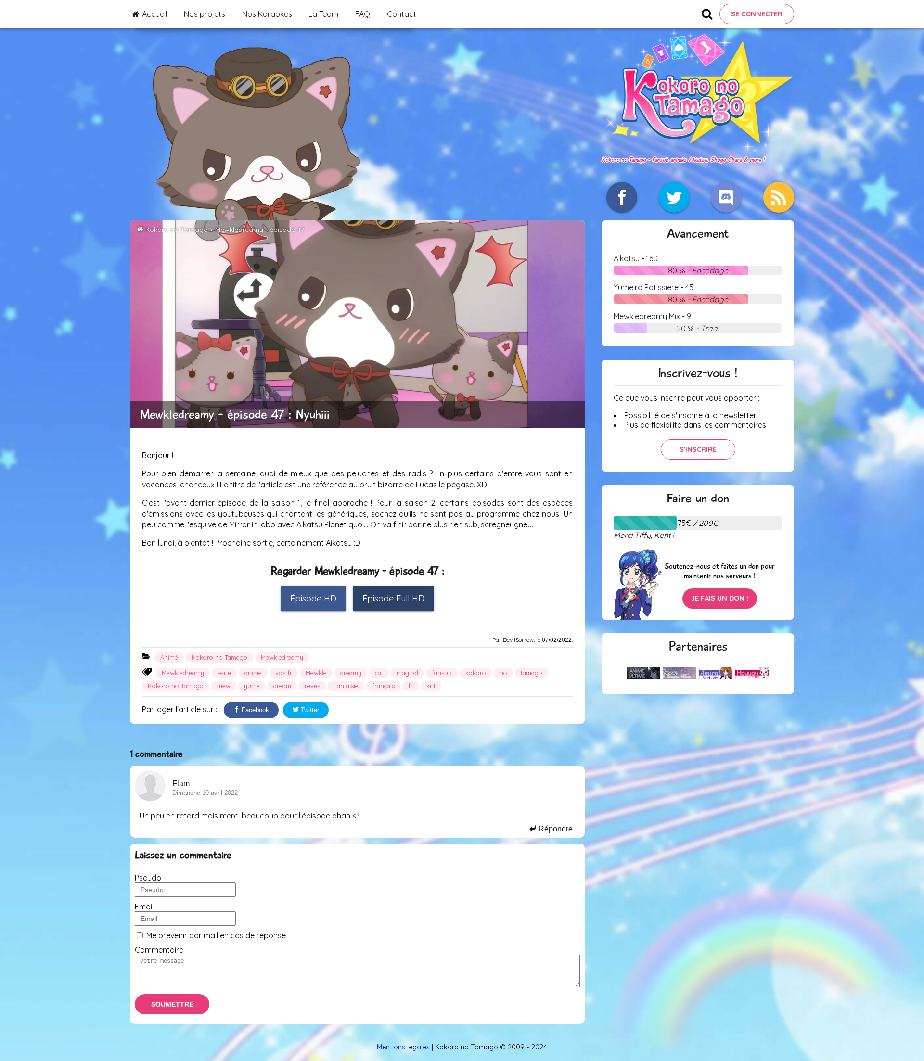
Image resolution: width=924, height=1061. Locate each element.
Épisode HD (313, 598)
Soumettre (172, 1004)
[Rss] (778, 197)
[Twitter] (674, 197)
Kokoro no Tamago (176, 229)
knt (431, 686)
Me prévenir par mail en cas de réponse (216, 935)
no (503, 673)
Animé (169, 657)
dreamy (350, 673)
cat (379, 673)
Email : (146, 906)
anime (253, 673)
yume (252, 686)
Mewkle (316, 673)
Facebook (254, 710)
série (224, 673)
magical (407, 673)
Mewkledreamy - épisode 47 (259, 229)
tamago (531, 673)
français (383, 686)
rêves (312, 686)
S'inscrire (698, 449)
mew (224, 686)
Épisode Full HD (393, 598)
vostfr (283, 673)
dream (282, 686)
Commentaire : (161, 950)
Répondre (555, 829)
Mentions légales (403, 1047)
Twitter (309, 710)
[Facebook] (621, 197)
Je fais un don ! (719, 598)
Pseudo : (150, 877)
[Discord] (726, 197)
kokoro (475, 673)
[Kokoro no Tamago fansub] (698, 149)
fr (410, 686)
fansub (442, 673)
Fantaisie (346, 686)
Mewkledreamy (282, 657)
